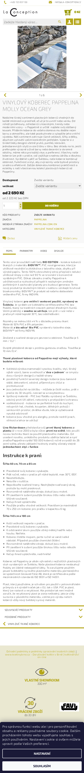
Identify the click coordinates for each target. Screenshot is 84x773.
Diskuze (59, 250)
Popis (9, 250)
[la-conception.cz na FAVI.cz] (69, 706)
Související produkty (18, 609)
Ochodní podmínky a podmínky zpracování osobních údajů (40, 651)
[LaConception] (20, 12)
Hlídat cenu (70, 238)
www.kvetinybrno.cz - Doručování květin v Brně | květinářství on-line (42, 655)
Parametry (26, 250)
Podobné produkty (17, 616)
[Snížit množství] (20, 207)
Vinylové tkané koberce (49, 228)
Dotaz (11, 238)
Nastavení (42, 753)
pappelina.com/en (45, 224)
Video (43, 250)
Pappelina (40, 219)
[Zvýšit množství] (20, 204)
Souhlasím (42, 766)
